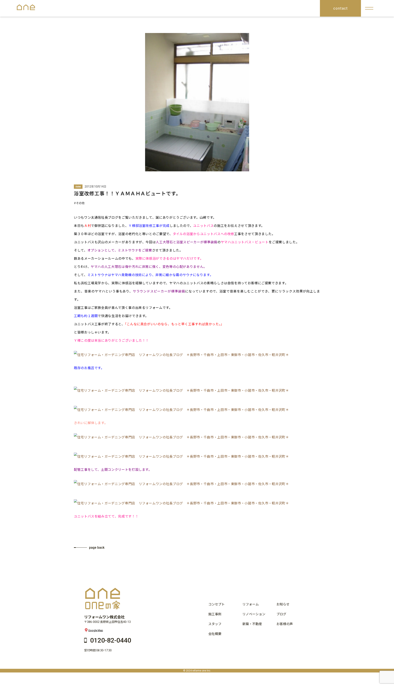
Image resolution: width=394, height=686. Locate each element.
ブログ (281, 614)
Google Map (95, 630)
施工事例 (214, 614)
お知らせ (283, 604)
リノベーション (253, 614)
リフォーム (250, 604)
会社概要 (214, 634)
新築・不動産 (252, 624)
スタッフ (214, 624)
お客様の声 (284, 624)
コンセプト (216, 604)
